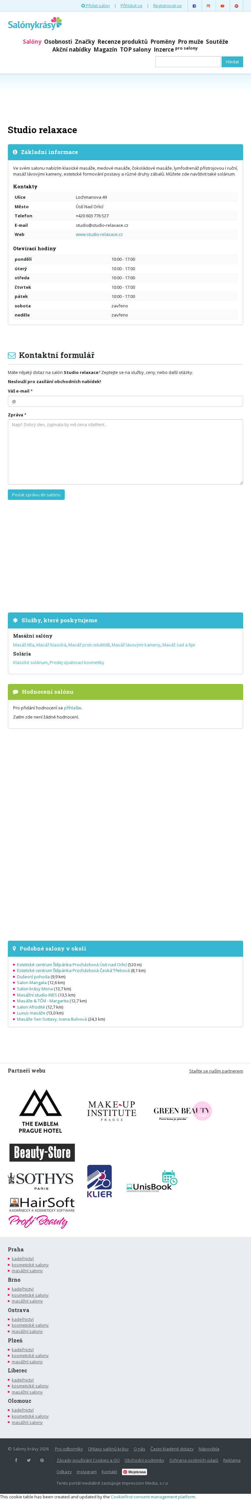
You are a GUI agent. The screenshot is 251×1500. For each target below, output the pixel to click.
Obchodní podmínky (144, 1460)
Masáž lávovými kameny (136, 645)
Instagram (87, 1472)
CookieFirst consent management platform (153, 1497)
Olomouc (19, 1401)
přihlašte (72, 708)
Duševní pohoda (33, 977)
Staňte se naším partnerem (216, 1071)
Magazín (105, 49)
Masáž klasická (51, 645)
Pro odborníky (69, 1449)
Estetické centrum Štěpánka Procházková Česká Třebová (73, 970)
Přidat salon (97, 5)
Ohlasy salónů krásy (108, 1449)
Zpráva (15, 415)
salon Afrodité (31, 1007)
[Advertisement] (125, 98)
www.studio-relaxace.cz (99, 234)
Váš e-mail (18, 391)
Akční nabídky (71, 49)
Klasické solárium (30, 662)
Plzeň (15, 1340)
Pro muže (190, 41)
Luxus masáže (31, 1013)
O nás (139, 1449)
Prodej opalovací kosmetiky (77, 662)
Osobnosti (58, 41)
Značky (85, 41)
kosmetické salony (30, 1265)
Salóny (32, 41)
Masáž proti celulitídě (89, 645)
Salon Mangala (32, 982)
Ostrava (18, 1310)
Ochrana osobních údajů (193, 1460)
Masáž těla (23, 645)
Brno (14, 1279)
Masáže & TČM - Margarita (43, 1001)
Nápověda (209, 1449)
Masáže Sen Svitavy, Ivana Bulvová (52, 1019)
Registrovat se (167, 5)
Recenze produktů (122, 41)
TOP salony (135, 49)
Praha (16, 1249)
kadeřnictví (23, 1258)
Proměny (162, 41)
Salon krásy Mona (35, 989)
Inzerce (176, 49)
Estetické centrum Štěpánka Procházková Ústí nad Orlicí (72, 964)
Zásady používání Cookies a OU (88, 1460)
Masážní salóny (33, 636)
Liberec (17, 1370)
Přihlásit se (131, 5)
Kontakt (109, 1472)
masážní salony (27, 1271)
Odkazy (64, 1472)
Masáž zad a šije (178, 645)
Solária (22, 654)
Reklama (232, 1460)
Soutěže (217, 41)
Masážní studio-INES (37, 995)
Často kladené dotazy (172, 1449)
